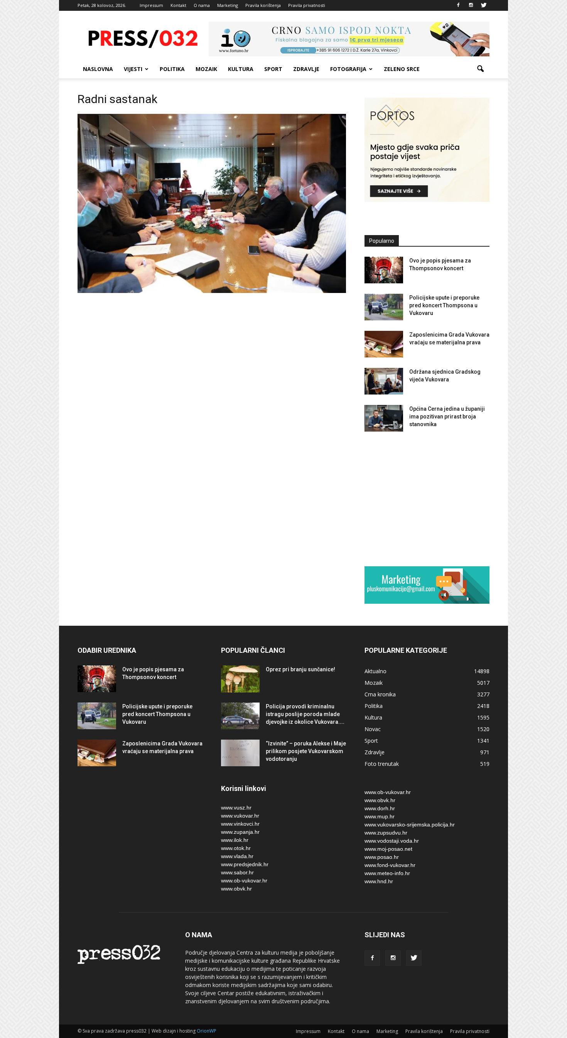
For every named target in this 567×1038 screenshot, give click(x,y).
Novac (372, 729)
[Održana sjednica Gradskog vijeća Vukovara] (383, 381)
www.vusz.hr (236, 807)
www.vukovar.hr (240, 816)
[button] (480, 69)
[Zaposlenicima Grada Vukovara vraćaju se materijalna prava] (383, 344)
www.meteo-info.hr (387, 873)
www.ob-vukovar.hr (244, 880)
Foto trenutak (381, 763)
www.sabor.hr (237, 872)
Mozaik (206, 69)
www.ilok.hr (234, 840)
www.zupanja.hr (240, 832)
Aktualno (375, 671)
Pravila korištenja (263, 5)
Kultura (240, 69)
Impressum (151, 5)
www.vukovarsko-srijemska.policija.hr (409, 824)
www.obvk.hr (236, 889)
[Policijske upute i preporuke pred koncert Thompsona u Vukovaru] (383, 307)
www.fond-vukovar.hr (389, 865)
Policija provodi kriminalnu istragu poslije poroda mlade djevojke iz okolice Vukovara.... (305, 714)
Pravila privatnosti (306, 5)
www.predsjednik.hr (244, 864)
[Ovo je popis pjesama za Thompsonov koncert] (383, 270)
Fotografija (348, 69)
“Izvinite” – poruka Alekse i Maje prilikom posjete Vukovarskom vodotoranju (306, 751)
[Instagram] (471, 5)
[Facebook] (458, 5)
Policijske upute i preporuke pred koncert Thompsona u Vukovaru (444, 305)
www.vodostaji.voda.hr (391, 841)
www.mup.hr (379, 816)
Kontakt (178, 5)
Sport (273, 69)
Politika (172, 69)
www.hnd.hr (378, 881)
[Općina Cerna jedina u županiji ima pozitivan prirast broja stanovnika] (383, 418)
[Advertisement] (427, 498)
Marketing (227, 5)
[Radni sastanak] (212, 291)
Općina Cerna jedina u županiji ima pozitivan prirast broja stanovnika (447, 416)
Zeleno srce (402, 69)
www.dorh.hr (379, 808)
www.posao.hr (381, 857)
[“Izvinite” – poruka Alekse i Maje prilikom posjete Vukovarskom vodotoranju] (240, 753)
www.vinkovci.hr (240, 824)
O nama (202, 5)
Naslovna (98, 69)
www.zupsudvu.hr (385, 833)
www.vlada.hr (237, 856)
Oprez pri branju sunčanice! (300, 669)
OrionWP (206, 1031)
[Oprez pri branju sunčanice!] (240, 679)
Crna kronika (380, 694)
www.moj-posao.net (388, 849)
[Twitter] (483, 5)
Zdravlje (306, 69)
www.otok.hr (236, 848)
